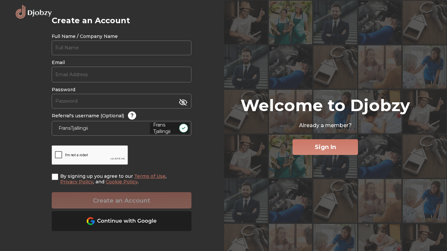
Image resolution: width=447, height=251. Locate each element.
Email (58, 62)
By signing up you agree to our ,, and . (113, 179)
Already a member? (325, 125)
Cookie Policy (122, 182)
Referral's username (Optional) (93, 115)
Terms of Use (150, 176)
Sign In (325, 147)
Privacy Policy (76, 182)
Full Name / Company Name (85, 36)
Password (63, 89)
